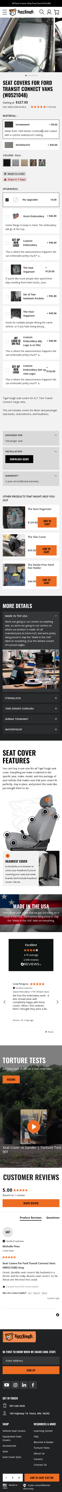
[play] (34, 1127)
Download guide (19, 459)
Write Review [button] (31, 1203)
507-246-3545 (17, 1405)
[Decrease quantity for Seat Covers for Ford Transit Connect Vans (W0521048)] (5, 1478)
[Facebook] (33, 1385)
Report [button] (36, 1293)
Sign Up (31, 1370)
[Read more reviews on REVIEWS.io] (31, 965)
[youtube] (7, 1385)
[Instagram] (15, 1385)
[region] (31, 1002)
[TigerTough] (22, 12)
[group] (31, 1189)
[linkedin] (24, 1385)
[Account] (49, 12)
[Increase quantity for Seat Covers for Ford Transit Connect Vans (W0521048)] (20, 1478)
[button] (5, 12)
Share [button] (44, 1293)
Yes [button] (30, 1293)
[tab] (31, 1218)
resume (11, 1079)
